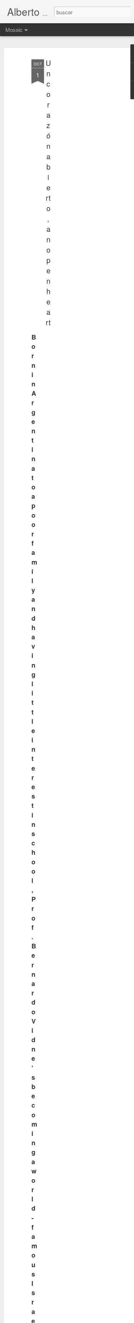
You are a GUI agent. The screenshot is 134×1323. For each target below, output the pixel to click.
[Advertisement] (72, 168)
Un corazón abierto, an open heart (48, 192)
